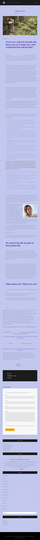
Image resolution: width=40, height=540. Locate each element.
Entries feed (5, 521)
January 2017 (5, 484)
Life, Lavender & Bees (16, 332)
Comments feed (5, 523)
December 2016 (5, 486)
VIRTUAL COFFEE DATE (16, 343)
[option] (20, 461)
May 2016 (4, 505)
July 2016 (4, 500)
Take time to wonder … (7, 450)
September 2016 (6, 495)
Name (6, 395)
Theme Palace (22, 537)
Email (6, 400)
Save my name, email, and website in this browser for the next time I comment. (20, 425)
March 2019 (5, 481)
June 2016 (4, 503)
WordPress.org (5, 524)
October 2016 (5, 492)
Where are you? (5, 443)
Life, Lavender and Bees (13, 2)
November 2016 (6, 489)
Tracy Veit (18, 364)
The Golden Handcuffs (7, 448)
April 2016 (4, 508)
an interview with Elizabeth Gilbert (17, 55)
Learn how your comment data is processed (25, 436)
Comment (7, 411)
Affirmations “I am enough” (8, 445)
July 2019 (4, 478)
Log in (4, 520)
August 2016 (5, 497)
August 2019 (5, 475)
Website (6, 405)
